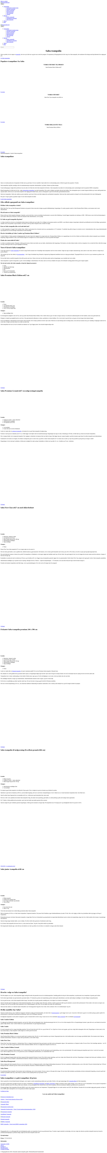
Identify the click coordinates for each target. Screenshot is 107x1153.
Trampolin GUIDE (5, 1144)
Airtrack (8, 14)
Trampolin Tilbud (5, 1104)
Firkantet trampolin (10, 9)
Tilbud (4, 21)
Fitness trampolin (10, 10)
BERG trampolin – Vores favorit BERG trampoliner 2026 (14, 1124)
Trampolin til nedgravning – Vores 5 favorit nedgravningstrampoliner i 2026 (18, 1109)
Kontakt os (3, 1146)
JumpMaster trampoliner (39, 1083)
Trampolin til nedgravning (12, 7)
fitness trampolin (61, 1016)
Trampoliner (6, 6)
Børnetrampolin (10, 11)
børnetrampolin (55, 1013)
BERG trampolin (10, 17)
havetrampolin (77, 1016)
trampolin (18, 54)
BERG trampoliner (50, 1083)
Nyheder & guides (5, 1149)
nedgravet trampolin (16, 431)
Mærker (5, 15)
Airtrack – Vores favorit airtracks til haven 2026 (11, 1099)
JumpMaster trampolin (11, 18)
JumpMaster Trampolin (6, 1114)
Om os (2, 1145)
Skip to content (4, 1)
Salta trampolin (9, 19)
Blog (4, 22)
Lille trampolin (9, 13)
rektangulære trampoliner (28, 190)
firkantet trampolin (16, 671)
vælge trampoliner (15, 250)
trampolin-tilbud (73, 1081)
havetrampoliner (20, 254)
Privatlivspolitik (4, 1148)
